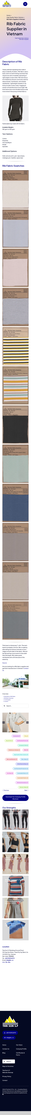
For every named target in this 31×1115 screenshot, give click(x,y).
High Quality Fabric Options (22, 38)
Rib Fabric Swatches (8, 698)
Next (25, 790)
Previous (6, 790)
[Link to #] (25, 4)
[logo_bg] (10, 1016)
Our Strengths (7, 699)
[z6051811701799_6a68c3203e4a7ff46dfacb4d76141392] (6, 1)
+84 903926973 (10, 958)
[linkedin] (3, 1094)
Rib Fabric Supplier (24, 39)
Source (4, 663)
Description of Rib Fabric (9, 696)
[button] (3, 722)
